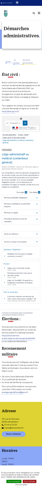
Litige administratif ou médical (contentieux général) (18, 141)
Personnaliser (21, 485)
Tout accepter (14, 481)
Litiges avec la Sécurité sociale (14, 138)
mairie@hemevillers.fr (14, 428)
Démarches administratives (28, 61)
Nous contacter (13, 434)
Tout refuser (29, 481)
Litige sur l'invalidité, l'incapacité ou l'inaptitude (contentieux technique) (20, 281)
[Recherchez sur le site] (35, 13)
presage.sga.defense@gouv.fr (15, 392)
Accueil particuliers (9, 135)
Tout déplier (33, 192)
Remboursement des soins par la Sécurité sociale (19, 274)
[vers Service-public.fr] (25, 128)
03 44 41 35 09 (7, 3)
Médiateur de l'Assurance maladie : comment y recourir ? (20, 255)
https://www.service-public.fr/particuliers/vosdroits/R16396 (18, 337)
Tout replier (20, 192)
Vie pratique (16, 61)
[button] (21, 198)
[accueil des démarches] (21, 118)
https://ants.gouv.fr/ (10, 111)
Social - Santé (23, 135)
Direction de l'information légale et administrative (18, 313)
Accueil (8, 61)
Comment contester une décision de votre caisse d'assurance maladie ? (20, 297)
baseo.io (21, 315)
